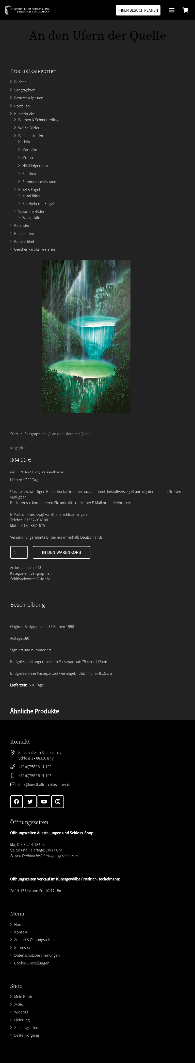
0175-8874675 (33, 525)
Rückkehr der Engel (38, 203)
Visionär (43, 578)
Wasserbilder (33, 217)
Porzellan (22, 105)
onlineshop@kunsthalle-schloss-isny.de (55, 514)
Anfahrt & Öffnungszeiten (34, 939)
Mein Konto (24, 996)
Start (14, 433)
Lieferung (22, 1019)
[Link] (27, 10)
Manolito (29, 149)
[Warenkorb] (185, 10)
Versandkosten (53, 472)
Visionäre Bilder (31, 211)
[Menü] (172, 10)
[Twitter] (30, 801)
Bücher (20, 81)
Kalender (21, 225)
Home (19, 924)
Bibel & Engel (29, 189)
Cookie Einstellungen (32, 962)
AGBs (18, 1004)
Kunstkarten (24, 233)
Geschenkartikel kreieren (34, 249)
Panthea (29, 173)
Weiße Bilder (28, 127)
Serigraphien (25, 89)
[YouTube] (44, 801)
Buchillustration (31, 135)
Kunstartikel (24, 241)
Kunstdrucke (24, 113)
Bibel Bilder (32, 195)
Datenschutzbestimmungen (37, 955)
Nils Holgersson (35, 165)
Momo (27, 157)
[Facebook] (16, 801)
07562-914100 (36, 519)
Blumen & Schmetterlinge (39, 119)
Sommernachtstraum (39, 181)
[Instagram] (57, 801)
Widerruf (21, 1011)
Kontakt (20, 932)
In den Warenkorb (61, 552)
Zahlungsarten (26, 1027)
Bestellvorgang (26, 1035)
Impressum (23, 947)
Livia (26, 141)
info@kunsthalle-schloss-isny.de (44, 784)
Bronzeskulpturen (28, 97)
